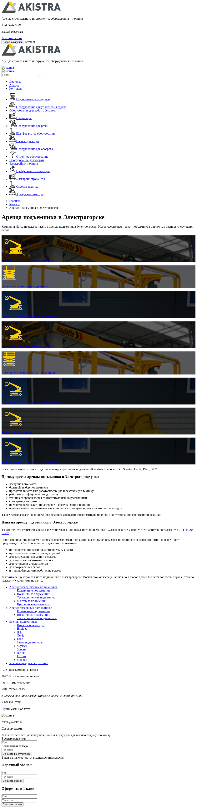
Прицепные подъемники (33, 604)
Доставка (15, 81)
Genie (20, 635)
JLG (19, 632)
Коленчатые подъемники (33, 590)
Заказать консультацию (17, 753)
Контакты (15, 88)
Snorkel (21, 649)
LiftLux (21, 656)
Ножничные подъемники (33, 594)
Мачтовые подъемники (17, 432)
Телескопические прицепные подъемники (29, 462)
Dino (20, 639)
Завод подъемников (30, 642)
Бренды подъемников (23, 621)
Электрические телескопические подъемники (32, 402)
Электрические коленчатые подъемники (28, 346)
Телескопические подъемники (37, 597)
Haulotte (22, 628)
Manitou (22, 659)
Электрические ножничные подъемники (28, 372)
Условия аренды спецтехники (28, 663)
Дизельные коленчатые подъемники (25, 260)
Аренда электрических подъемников (33, 587)
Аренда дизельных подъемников (30, 607)
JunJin (21, 652)
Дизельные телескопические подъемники (29, 316)
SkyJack (22, 645)
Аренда (14, 85)
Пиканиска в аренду (30, 625)
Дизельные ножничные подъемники (25, 286)
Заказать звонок (12, 38)
